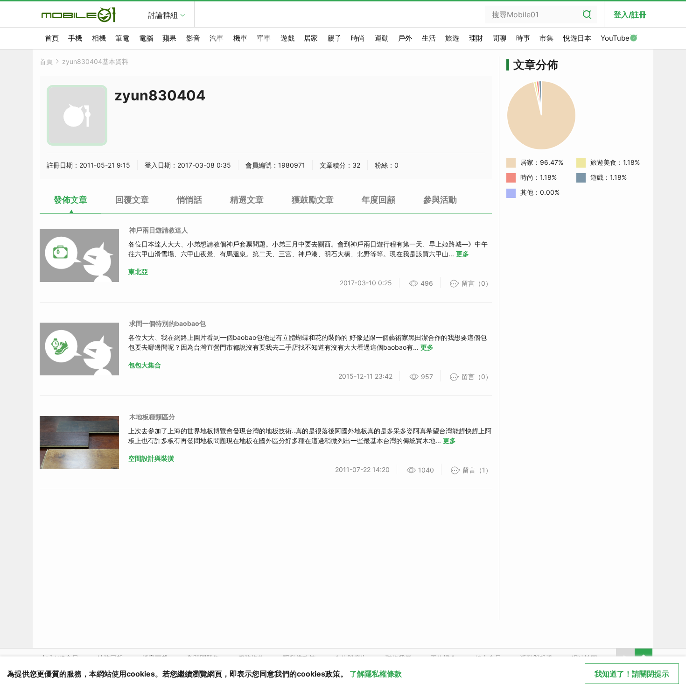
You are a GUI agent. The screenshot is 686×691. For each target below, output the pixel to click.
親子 (335, 38)
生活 (429, 38)
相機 (99, 38)
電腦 (146, 38)
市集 (546, 38)
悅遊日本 (577, 38)
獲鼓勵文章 (313, 199)
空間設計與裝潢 (151, 458)
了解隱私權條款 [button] (376, 673)
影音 (193, 38)
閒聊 (499, 38)
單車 (264, 38)
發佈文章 (70, 199)
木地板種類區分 (152, 417)
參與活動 (440, 199)
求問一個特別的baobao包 (167, 323)
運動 (382, 38)
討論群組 (163, 15)
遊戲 (287, 38)
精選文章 (247, 199)
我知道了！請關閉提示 (632, 673)
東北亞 (138, 271)
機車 (240, 38)
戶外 (405, 38)
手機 (75, 38)
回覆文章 (132, 199)
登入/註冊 (630, 14)
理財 (476, 38)
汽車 (217, 38)
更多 (462, 254)
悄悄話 (189, 199)
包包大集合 (144, 365)
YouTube (615, 38)
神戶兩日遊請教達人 (158, 230)
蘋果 (169, 38)
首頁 (52, 38)
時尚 (358, 38)
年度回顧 (378, 199)
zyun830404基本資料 (95, 61)
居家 (311, 38)
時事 (523, 38)
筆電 (122, 38)
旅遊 (452, 38)
